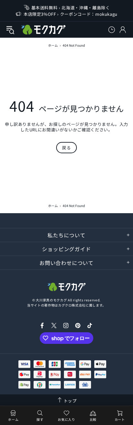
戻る (66, 148)
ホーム (53, 45)
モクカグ (43, 29)
